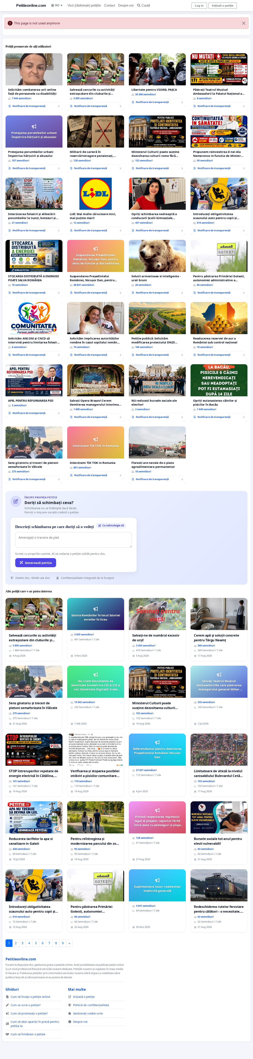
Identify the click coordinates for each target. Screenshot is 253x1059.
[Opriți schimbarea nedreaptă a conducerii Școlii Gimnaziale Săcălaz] (157, 206)
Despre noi (126, 5)
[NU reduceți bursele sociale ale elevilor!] (157, 393)
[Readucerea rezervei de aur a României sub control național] (219, 330)
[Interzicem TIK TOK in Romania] (95, 453)
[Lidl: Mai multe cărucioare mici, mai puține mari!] (95, 206)
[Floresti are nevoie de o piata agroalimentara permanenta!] (157, 455)
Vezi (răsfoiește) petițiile (84, 5)
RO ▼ (59, 5)
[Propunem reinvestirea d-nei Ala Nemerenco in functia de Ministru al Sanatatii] (219, 144)
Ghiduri (12, 989)
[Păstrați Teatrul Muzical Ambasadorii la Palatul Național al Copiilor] (219, 82)
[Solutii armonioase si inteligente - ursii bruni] (157, 268)
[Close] (243, 23)
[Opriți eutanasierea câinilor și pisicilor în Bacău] (219, 393)
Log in (199, 5)
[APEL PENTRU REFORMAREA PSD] (34, 391)
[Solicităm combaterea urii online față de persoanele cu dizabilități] (34, 82)
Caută (146, 5)
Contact (109, 5)
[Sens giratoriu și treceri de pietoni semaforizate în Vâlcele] (34, 455)
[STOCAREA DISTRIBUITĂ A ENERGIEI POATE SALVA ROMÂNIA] (34, 268)
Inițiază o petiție (222, 5)
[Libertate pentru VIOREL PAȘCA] (157, 80)
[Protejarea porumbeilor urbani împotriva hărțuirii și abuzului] (34, 144)
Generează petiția (38, 563)
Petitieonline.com (31, 5)
